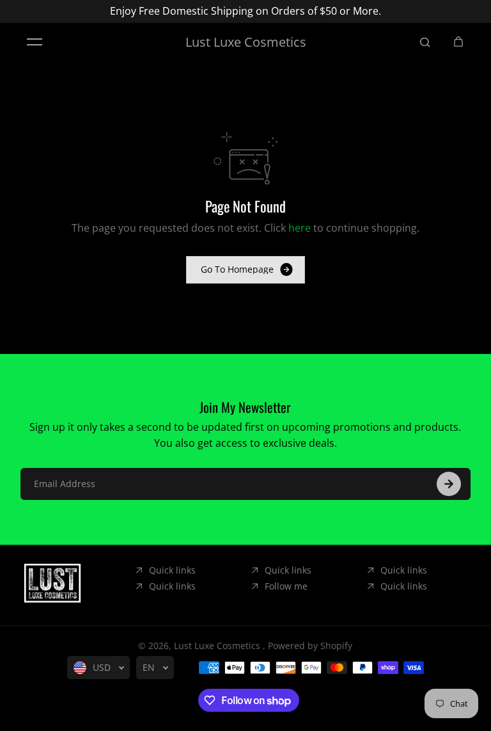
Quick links (172, 570)
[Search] (425, 42)
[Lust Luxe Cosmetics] (52, 583)
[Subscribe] (449, 484)
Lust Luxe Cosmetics (218, 645)
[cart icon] (458, 42)
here (299, 228)
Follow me (286, 586)
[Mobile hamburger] (34, 42)
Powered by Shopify (310, 645)
